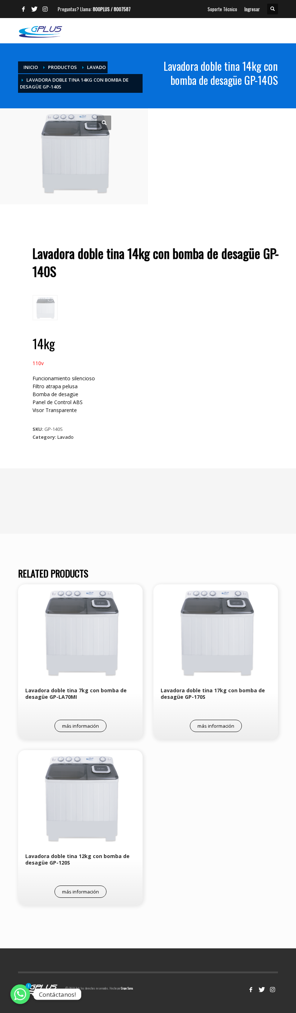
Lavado (65, 437)
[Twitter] (34, 9)
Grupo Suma (127, 988)
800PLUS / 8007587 (112, 9)
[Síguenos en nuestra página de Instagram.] (272, 989)
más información (80, 726)
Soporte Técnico (222, 9)
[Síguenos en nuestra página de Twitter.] (261, 989)
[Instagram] (45, 9)
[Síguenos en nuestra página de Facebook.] (250, 989)
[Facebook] (23, 9)
